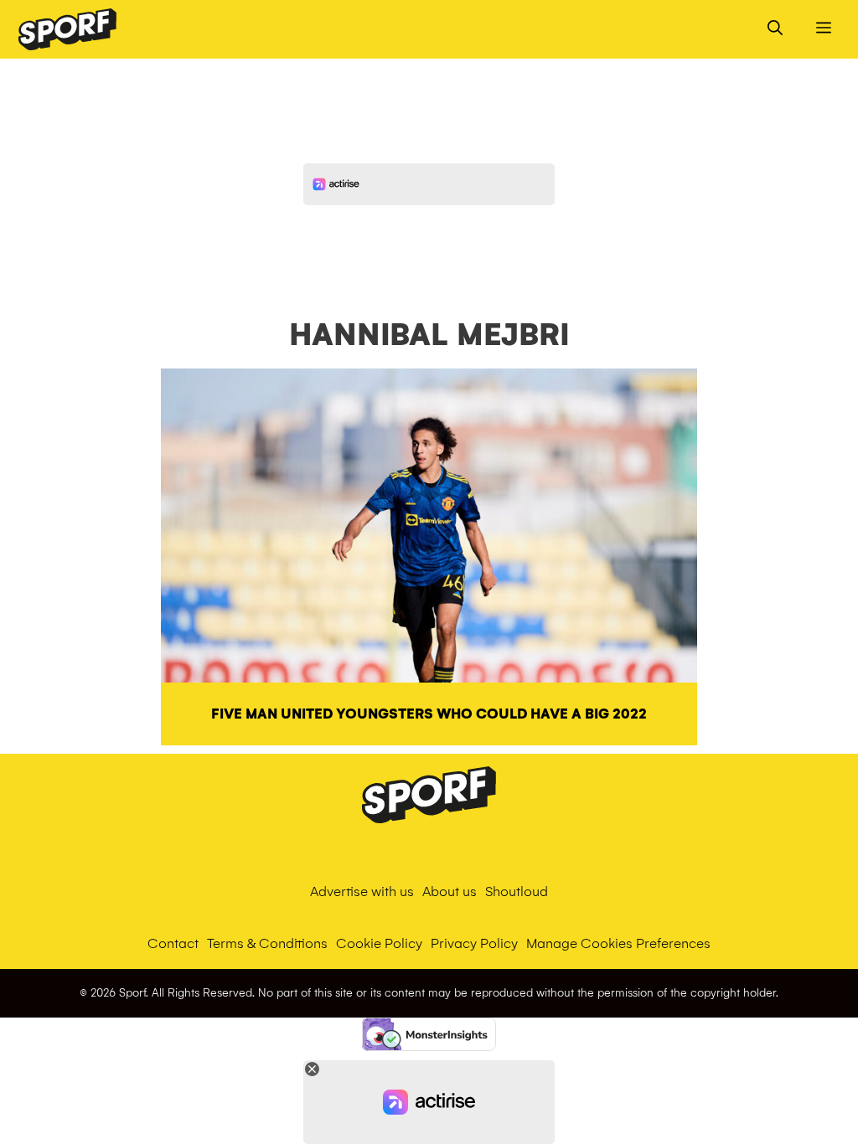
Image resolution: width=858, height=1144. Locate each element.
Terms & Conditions (267, 943)
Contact (173, 943)
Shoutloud (516, 891)
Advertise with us (362, 891)
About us (449, 891)
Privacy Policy (474, 943)
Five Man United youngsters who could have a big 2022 (429, 714)
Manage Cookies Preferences (618, 943)
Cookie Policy (379, 943)
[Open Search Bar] (775, 29)
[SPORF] (67, 29)
